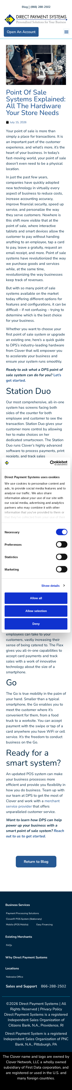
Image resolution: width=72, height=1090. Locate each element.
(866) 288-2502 (40, 7)
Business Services (17, 905)
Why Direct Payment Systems (26, 957)
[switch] (61, 544)
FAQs (9, 945)
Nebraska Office (14, 976)
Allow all (36, 598)
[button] (66, 31)
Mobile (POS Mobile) (17, 924)
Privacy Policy (51, 1009)
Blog (25, 7)
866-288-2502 (53, 986)
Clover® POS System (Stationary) (24, 919)
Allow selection (36, 611)
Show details (50, 585)
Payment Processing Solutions (22, 913)
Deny (36, 623)
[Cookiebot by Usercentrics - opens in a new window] (50, 463)
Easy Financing (44, 924)
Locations (12, 968)
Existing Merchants (18, 937)
